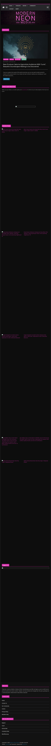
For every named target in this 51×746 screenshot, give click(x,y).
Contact (11, 9)
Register (4, 722)
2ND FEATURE (6, 59)
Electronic (24, 59)
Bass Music (11, 59)
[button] (13, 6)
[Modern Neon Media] (3, 7)
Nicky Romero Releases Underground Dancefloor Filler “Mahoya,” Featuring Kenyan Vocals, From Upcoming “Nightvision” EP (36, 233)
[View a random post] (47, 7)
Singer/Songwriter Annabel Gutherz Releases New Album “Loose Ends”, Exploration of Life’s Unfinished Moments (35, 336)
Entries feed (4, 728)
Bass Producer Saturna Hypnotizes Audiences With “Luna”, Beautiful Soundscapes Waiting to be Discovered (24, 65)
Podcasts (18, 5)
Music (10, 5)
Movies (24, 5)
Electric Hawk (17, 59)
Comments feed (5, 731)
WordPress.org (5, 734)
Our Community (5, 706)
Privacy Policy (5, 711)
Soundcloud (24, 89)
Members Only (5, 714)
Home (3, 700)
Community (33, 5)
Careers (3, 708)
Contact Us (4, 703)
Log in (3, 725)
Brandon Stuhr (12, 61)
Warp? (17, 9)
